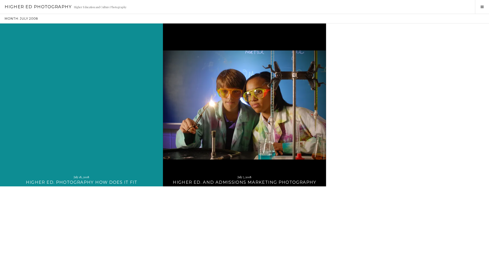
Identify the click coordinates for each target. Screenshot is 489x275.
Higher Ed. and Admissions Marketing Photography (244, 182)
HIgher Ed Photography (38, 6)
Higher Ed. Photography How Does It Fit (81, 182)
